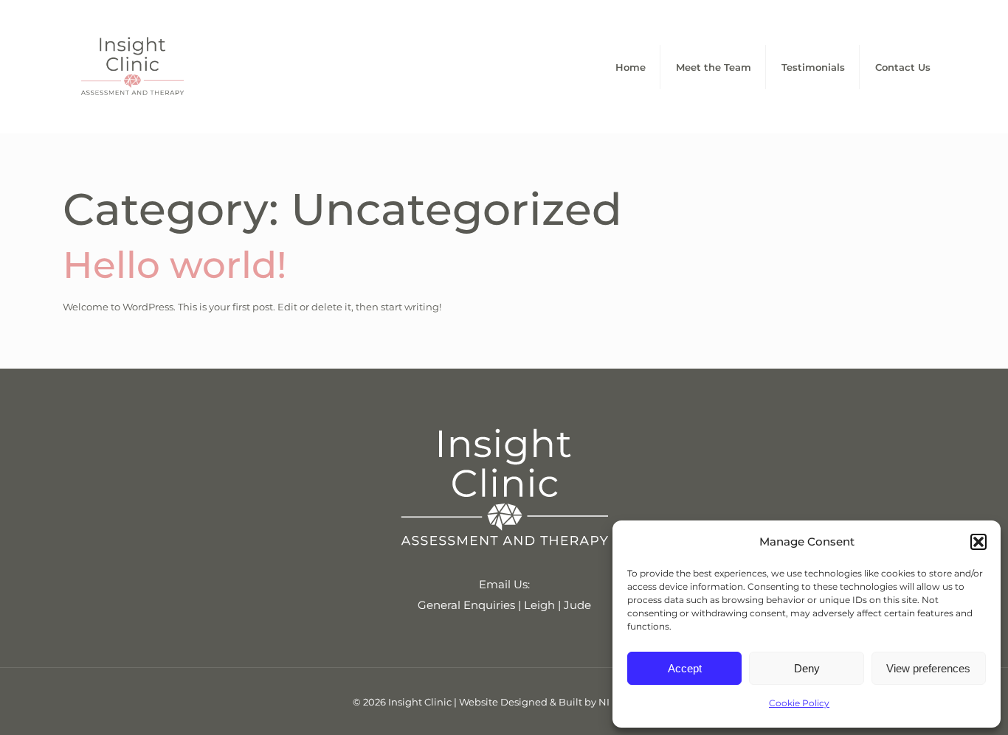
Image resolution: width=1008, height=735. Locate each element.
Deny (807, 668)
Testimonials (813, 67)
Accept (685, 668)
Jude (577, 605)
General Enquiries (466, 605)
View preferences (928, 668)
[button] (978, 541)
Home (630, 67)
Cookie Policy (799, 702)
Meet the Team (713, 67)
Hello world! (174, 265)
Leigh (539, 605)
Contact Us (903, 67)
